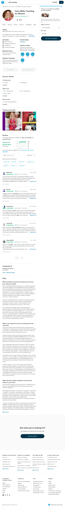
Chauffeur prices (6, 461)
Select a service (45, 24)
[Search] (61, 2)
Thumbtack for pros (38, 481)
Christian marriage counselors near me (39, 465)
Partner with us (6, 485)
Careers (5, 488)
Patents (50, 489)
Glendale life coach (52, 466)
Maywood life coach (52, 461)
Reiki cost (5, 457)
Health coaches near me (38, 459)
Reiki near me (35, 467)
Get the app (21, 485)
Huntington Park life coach (53, 459)
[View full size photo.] (12, 121)
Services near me (22, 487)
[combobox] (28, 2)
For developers (6, 486)
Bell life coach (50, 464)
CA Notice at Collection (54, 490)
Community (36, 485)
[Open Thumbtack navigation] (3, 2)
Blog (4, 492)
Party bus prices (6, 464)
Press (4, 490)
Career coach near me (37, 457)
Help (49, 481)
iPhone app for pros (38, 490)
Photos (16, 24)
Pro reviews (36, 489)
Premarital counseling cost (9, 466)
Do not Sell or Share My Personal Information (54, 493)
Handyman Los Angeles (23, 459)
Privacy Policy (51, 487)
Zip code (43, 30)
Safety (50, 483)
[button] (8, 15)
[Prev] (16, 258)
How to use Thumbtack (24, 481)
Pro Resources (37, 487)
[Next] (22, 258)
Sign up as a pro (37, 483)
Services (10, 24)
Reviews (22, 24)
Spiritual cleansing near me (38, 461)
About (4, 24)
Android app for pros (38, 492)
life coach (11, 6)
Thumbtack (5, 6)
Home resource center (24, 490)
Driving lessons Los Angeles (24, 465)
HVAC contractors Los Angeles (25, 467)
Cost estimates (22, 489)
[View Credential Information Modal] (11, 266)
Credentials (28, 24)
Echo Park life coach (52, 457)
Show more (6, 468)
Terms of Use (51, 485)
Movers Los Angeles (22, 457)
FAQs (34, 24)
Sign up (20, 483)
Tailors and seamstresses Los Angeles (24, 462)
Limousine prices (6, 459)
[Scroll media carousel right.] (37, 121)
